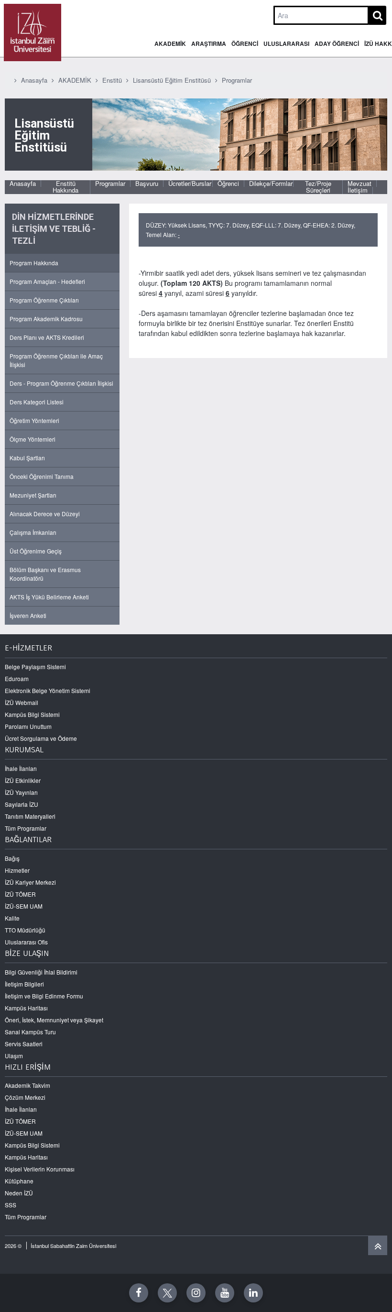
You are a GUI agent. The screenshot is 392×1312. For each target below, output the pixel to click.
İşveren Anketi (28, 615)
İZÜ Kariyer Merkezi (30, 882)
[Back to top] (377, 1245)
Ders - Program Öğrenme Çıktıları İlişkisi (61, 383)
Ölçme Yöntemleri (32, 439)
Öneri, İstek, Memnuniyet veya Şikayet (54, 1020)
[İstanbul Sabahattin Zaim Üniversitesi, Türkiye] (32, 32)
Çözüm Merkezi (25, 1097)
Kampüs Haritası (26, 1008)
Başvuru (146, 183)
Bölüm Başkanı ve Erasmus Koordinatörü (45, 573)
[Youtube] (224, 1292)
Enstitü (112, 80)
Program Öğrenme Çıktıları (44, 300)
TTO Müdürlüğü (25, 930)
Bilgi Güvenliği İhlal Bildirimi (41, 972)
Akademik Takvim (27, 1085)
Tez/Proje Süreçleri (318, 187)
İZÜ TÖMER (20, 894)
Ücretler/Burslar (189, 183)
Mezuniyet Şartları (33, 495)
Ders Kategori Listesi (37, 402)
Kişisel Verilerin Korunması (40, 1169)
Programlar (237, 80)
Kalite (12, 918)
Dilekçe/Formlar (271, 183)
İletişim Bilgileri (24, 984)
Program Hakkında (34, 263)
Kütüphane (19, 1181)
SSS (10, 1205)
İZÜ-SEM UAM (24, 906)
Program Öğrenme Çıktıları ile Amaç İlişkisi (56, 360)
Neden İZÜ (19, 1193)
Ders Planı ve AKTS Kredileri (47, 337)
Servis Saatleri (24, 1044)
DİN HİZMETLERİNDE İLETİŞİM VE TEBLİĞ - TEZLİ (54, 229)
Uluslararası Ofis (26, 942)
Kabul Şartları (27, 458)
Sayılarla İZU (21, 804)
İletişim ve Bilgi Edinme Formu (44, 996)
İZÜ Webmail (21, 702)
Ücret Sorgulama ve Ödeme (41, 738)
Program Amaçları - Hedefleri (47, 281)
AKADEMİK (170, 43)
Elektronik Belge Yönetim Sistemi (47, 690)
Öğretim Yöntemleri (34, 420)
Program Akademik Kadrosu (46, 318)
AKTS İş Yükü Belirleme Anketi (49, 597)
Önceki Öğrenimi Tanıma (42, 476)
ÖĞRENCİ (244, 43)
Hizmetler (17, 870)
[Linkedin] (253, 1292)
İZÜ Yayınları (21, 792)
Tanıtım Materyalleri (30, 816)
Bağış (12, 858)
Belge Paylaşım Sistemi (35, 666)
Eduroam (17, 678)
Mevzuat (359, 183)
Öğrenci (228, 183)
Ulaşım (14, 1056)
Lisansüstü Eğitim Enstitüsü (172, 80)
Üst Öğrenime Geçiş (36, 551)
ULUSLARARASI (286, 43)
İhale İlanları (21, 768)
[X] (167, 1292)
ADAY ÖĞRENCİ (337, 43)
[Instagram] (196, 1292)
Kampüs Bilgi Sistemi (32, 714)
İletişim (358, 190)
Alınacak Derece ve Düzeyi (45, 514)
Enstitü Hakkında (65, 187)
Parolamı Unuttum (28, 726)
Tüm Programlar (25, 828)
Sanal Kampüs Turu (30, 1032)
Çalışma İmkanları (33, 532)
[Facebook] (138, 1292)
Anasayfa (34, 80)
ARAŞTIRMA (208, 43)
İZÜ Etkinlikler (23, 780)
